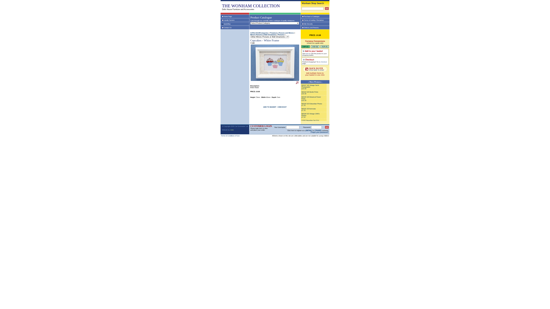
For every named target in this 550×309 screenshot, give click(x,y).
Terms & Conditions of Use (230, 136)
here (307, 53)
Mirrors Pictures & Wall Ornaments (263, 34)
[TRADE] (318, 130)
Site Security (308, 24)
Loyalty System (229, 20)
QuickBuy (227, 24)
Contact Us (228, 27)
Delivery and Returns (311, 27)
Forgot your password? (320, 132)
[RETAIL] (309, 130)
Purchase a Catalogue (311, 16)
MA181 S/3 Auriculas (308, 109)
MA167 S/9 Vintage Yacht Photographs (310, 86)
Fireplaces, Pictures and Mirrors (282, 33)
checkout (324, 62)
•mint (232, 130)
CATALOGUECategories (259, 33)
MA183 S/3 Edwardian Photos (311, 104)
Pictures (281, 34)
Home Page (228, 16)
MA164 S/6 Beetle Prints (309, 92)
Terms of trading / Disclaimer (314, 20)
